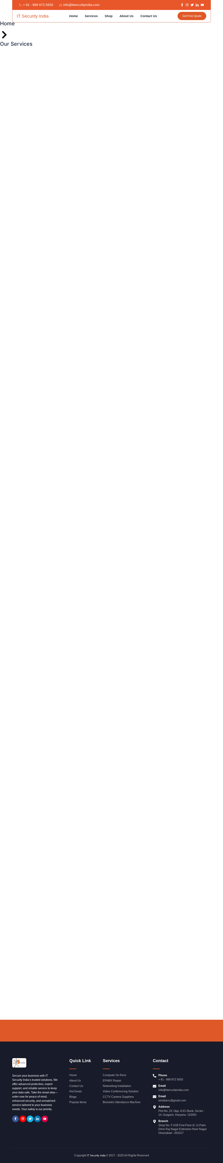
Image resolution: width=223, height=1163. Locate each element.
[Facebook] (15, 1119)
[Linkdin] (37, 1119)
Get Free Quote (191, 15)
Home (73, 16)
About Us (126, 16)
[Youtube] (44, 1119)
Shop (109, 16)
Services (91, 16)
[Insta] (23, 1119)
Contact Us (148, 16)
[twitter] (30, 1119)
